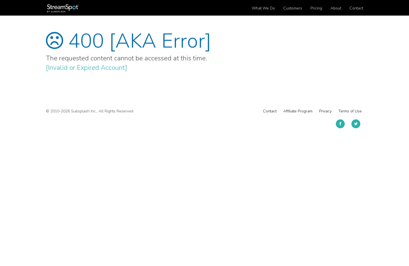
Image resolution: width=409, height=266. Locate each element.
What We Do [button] (263, 8)
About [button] (336, 8)
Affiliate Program (297, 111)
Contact (270, 111)
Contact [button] (356, 8)
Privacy (325, 111)
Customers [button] (292, 8)
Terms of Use (350, 111)
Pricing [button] (316, 8)
